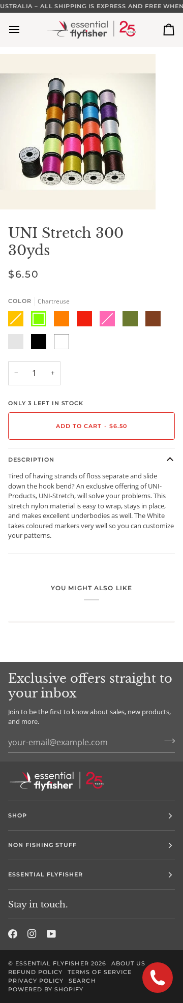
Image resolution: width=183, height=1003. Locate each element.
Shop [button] (17, 815)
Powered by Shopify (45, 989)
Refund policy (35, 972)
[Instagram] (32, 933)
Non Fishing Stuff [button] (42, 844)
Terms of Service (99, 972)
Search (82, 980)
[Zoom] (19, 190)
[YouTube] (51, 933)
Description (31, 459)
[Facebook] (12, 933)
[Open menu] (23, 30)
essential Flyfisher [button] (45, 874)
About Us (128, 963)
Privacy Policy (36, 980)
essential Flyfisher (52, 963)
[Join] (166, 741)
